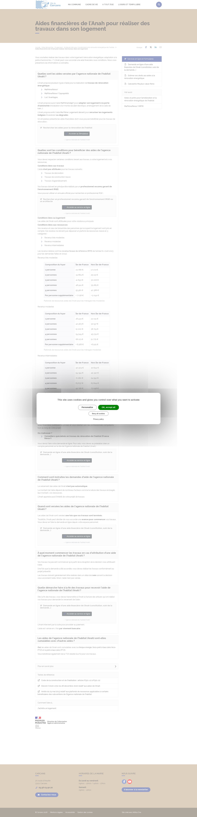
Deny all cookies (98, 413)
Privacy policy (98, 419)
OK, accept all (108, 407)
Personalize (87, 407)
